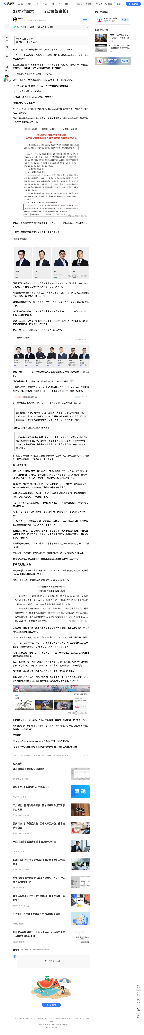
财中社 (15, 924)
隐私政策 (40, 1018)
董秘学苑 (16, 797)
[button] (124, 19)
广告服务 (54, 1018)
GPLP (15, 851)
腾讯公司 (48, 1028)
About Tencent (24, 1018)
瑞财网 (15, 887)
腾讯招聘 (61, 1018)
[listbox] (51, 852)
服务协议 (33, 1018)
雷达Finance (17, 815)
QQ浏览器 (75, 1018)
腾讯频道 (82, 1018)
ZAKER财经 (17, 779)
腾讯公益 (68, 1018)
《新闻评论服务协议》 (43, 950)
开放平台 (47, 1018)
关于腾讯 (16, 1018)
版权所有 (54, 1028)
